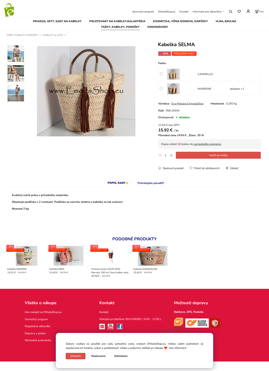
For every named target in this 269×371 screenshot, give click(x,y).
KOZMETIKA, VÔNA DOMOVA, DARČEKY (180, 21)
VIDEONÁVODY (157, 27)
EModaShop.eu (166, 11)
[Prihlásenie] (248, 11)
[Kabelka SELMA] (86, 91)
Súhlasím (75, 356)
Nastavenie (98, 356)
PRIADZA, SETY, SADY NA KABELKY (57, 21)
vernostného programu (207, 144)
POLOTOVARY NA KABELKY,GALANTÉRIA (117, 21)
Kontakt (184, 11)
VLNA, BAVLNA (226, 21)
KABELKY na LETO (53, 35)
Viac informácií (177, 348)
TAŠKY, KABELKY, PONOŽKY (120, 27)
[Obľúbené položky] (239, 11)
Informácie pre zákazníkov (207, 11)
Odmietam (121, 356)
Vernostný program (143, 11)
